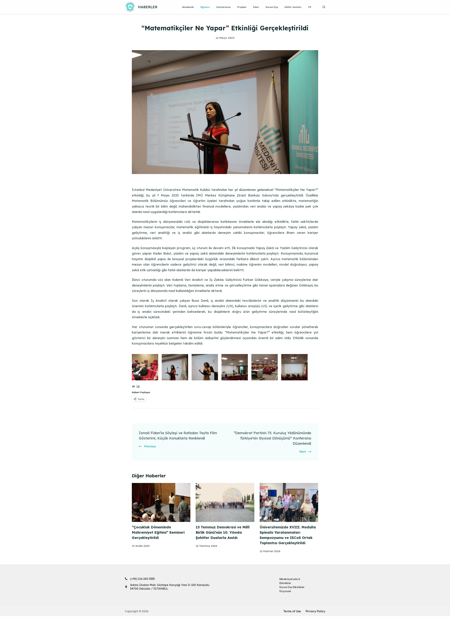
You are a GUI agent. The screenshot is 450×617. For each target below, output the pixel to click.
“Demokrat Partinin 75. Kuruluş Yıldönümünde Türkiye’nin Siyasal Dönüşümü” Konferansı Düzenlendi (272, 438)
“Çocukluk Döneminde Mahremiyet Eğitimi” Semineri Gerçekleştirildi (158, 532)
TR (309, 7)
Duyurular (285, 591)
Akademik (188, 7)
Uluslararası (223, 7)
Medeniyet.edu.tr (289, 579)
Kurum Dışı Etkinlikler (292, 587)
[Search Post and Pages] (322, 7)
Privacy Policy (315, 611)
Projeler (241, 7)
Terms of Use (292, 611)
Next (302, 451)
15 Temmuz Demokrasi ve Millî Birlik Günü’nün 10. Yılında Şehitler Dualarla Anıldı (223, 532)
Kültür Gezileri (293, 7)
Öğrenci (205, 7)
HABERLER (147, 7)
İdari (256, 7)
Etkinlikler (285, 583)
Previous (150, 446)
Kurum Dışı (272, 7)
